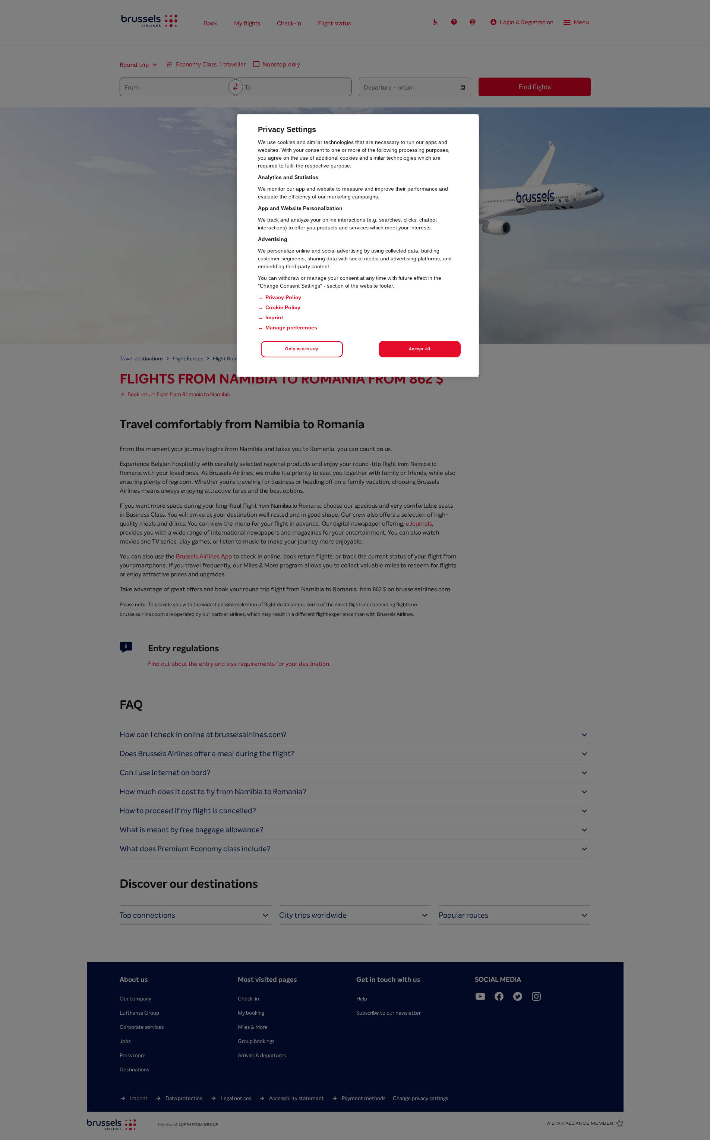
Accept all (419, 349)
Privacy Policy (283, 297)
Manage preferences (291, 328)
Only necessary (301, 349)
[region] (358, 245)
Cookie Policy (282, 307)
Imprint (274, 317)
